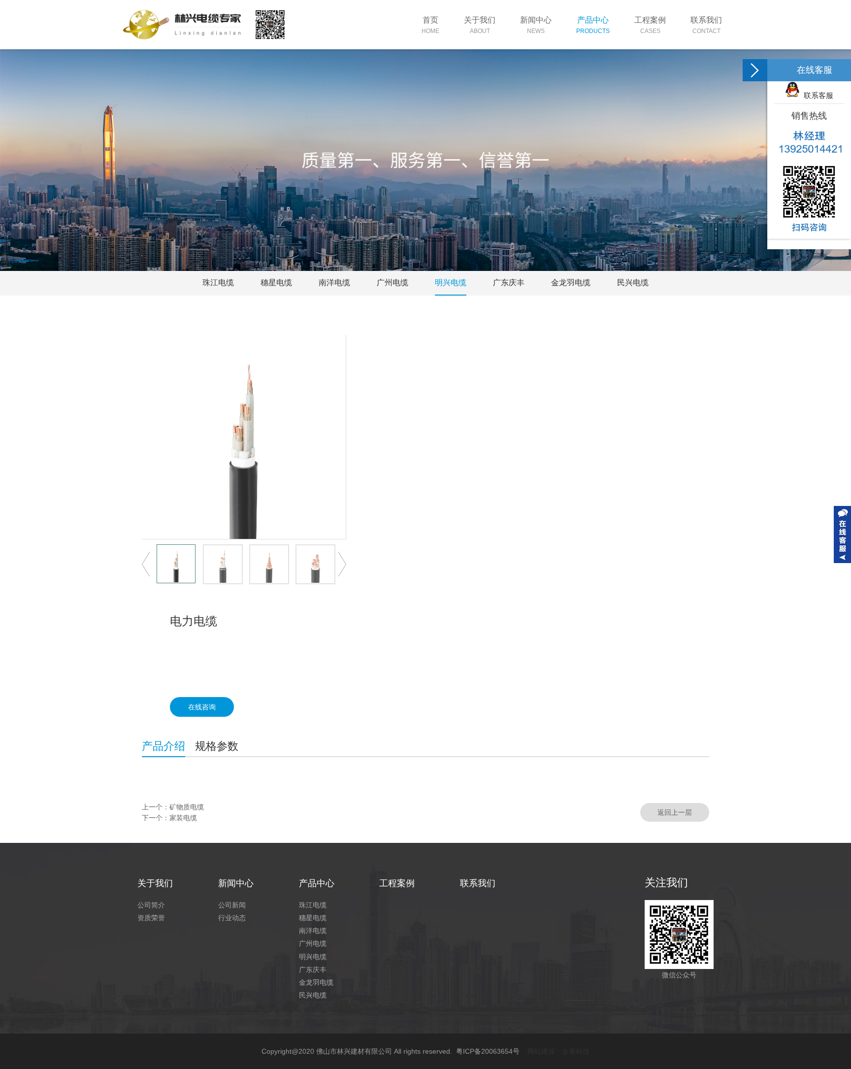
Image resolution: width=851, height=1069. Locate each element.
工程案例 (397, 883)
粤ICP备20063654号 (488, 1051)
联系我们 (477, 883)
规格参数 (216, 746)
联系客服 (816, 95)
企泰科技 (575, 1051)
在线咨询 (202, 707)
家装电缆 (183, 818)
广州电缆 (392, 282)
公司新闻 (232, 905)
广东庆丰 (508, 282)
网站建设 (541, 1051)
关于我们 (155, 883)
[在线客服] (755, 70)
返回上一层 (674, 812)
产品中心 (316, 883)
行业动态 (232, 918)
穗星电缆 (276, 282)
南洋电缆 (334, 282)
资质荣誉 (151, 918)
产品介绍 (163, 746)
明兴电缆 (450, 282)
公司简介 (151, 905)
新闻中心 (236, 883)
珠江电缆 (218, 282)
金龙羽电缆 (570, 282)
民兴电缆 (633, 282)
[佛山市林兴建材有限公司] (204, 24)
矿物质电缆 (186, 807)
